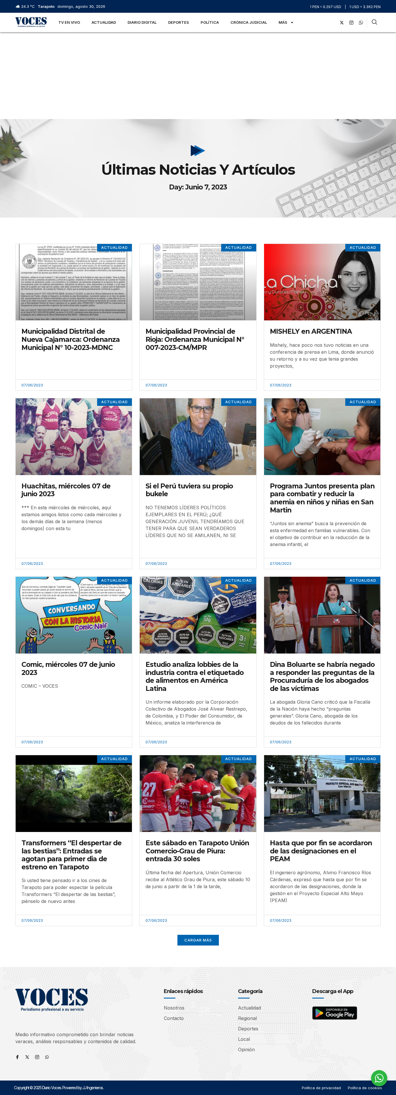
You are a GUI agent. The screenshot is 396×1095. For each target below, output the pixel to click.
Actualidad (104, 22)
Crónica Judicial (248, 22)
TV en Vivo (69, 22)
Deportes (178, 22)
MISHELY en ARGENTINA (311, 331)
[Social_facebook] (332, 23)
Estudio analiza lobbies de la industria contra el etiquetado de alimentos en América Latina (195, 676)
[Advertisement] (198, 75)
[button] (198, 940)
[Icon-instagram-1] (351, 23)
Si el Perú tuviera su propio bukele (189, 490)
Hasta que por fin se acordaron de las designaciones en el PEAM (321, 851)
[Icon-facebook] (17, 1057)
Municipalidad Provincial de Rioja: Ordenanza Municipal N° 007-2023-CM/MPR (195, 339)
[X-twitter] (342, 23)
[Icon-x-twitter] (27, 1057)
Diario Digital (142, 22)
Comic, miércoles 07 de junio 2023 (68, 668)
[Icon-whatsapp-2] (361, 23)
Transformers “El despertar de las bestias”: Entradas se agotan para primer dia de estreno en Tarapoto (71, 855)
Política (210, 22)
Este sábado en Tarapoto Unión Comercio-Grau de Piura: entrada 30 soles (197, 851)
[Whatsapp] (47, 1057)
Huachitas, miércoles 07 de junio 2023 (65, 490)
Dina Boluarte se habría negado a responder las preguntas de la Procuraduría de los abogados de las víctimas (322, 676)
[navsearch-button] (374, 23)
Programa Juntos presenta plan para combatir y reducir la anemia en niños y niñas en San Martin (322, 498)
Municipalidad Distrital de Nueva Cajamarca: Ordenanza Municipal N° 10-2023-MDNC (70, 339)
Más (283, 22)
